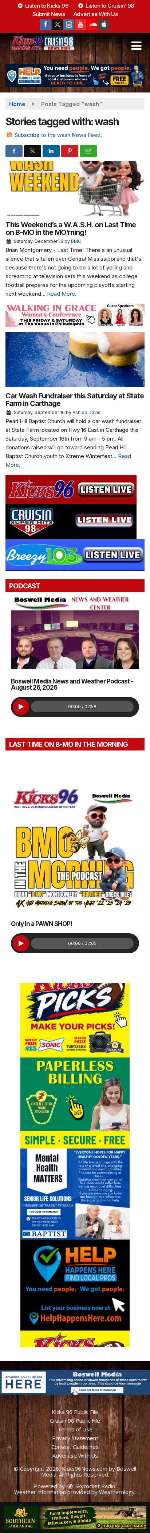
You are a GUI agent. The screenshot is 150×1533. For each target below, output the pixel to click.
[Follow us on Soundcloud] (92, 24)
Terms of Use (75, 1429)
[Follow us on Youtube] (80, 24)
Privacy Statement (75, 1438)
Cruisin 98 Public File (75, 1420)
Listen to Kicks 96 (46, 5)
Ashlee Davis (86, 412)
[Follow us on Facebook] (45, 24)
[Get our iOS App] (103, 24)
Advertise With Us (96, 14)
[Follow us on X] (57, 24)
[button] (136, 46)
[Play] (21, 707)
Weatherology (117, 1491)
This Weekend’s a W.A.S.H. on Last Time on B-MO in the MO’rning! (70, 228)
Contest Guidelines (75, 1446)
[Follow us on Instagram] (68, 24)
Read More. (61, 293)
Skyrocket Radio (94, 1486)
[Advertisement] (75, 75)
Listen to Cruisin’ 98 (109, 5)
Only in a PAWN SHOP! (41, 923)
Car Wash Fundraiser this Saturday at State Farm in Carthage (74, 399)
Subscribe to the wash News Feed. (58, 134)
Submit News (48, 14)
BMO (76, 241)
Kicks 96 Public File (75, 1411)
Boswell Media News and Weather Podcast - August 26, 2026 (72, 684)
